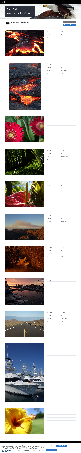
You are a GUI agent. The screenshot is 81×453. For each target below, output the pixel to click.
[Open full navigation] (63, 2)
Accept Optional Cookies (52, 449)
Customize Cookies (50, 445)
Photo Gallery (13, 9)
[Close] (79, 447)
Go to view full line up (70, 24)
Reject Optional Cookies (61, 445)
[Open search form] (60, 2)
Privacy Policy (4, 451)
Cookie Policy (8, 450)
